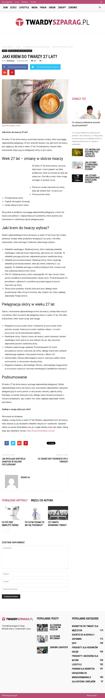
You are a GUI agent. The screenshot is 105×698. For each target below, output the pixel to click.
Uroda (52, 7)
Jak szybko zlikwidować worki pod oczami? (91, 165)
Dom (5, 7)
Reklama (25, 2)
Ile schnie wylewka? (55, 637)
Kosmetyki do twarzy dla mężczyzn (20, 51)
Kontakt (33, 2)
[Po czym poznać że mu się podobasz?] (35, 513)
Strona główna (7, 2)
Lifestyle (24, 7)
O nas (17, 2)
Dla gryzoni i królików (83, 681)
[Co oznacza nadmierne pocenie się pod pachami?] (87, 111)
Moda (34, 7)
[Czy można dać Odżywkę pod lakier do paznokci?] (77, 152)
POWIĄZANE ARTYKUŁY (15, 500)
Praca (43, 7)
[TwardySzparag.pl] (52, 22)
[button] (100, 7)
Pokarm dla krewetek (83, 668)
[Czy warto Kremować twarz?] (58, 513)
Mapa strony (92, 695)
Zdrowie (72, 7)
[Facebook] (101, 2)
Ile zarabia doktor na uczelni (55, 627)
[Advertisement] (52, 39)
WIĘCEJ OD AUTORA (42, 500)
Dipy (74, 643)
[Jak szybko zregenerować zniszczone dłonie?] (77, 178)
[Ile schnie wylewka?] (42, 638)
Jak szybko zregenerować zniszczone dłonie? (92, 178)
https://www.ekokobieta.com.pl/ (40, 431)
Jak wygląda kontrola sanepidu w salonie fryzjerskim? (13, 461)
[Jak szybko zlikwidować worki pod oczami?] (77, 165)
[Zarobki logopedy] (42, 649)
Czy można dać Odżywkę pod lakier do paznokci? (92, 153)
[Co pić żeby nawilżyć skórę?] (12, 513)
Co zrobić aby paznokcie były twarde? (53, 460)
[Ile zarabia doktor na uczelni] (42, 627)
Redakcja (10, 61)
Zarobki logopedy (59, 647)
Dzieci (13, 7)
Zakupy (62, 7)
